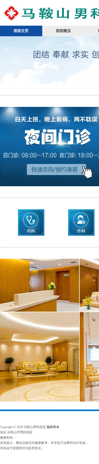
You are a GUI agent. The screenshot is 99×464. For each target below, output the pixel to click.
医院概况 (63, 31)
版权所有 (53, 427)
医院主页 (21, 31)
